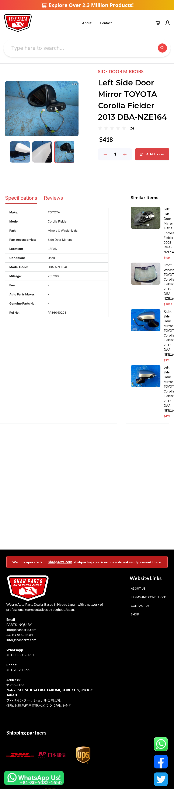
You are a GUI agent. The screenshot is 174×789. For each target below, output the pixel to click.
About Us (138, 588)
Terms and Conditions (149, 597)
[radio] (100, 128)
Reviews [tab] (53, 198)
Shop (135, 614)
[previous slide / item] (8, 111)
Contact (106, 23)
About (86, 23)
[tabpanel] (56, 262)
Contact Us (140, 605)
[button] (19, 152)
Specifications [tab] (21, 198)
